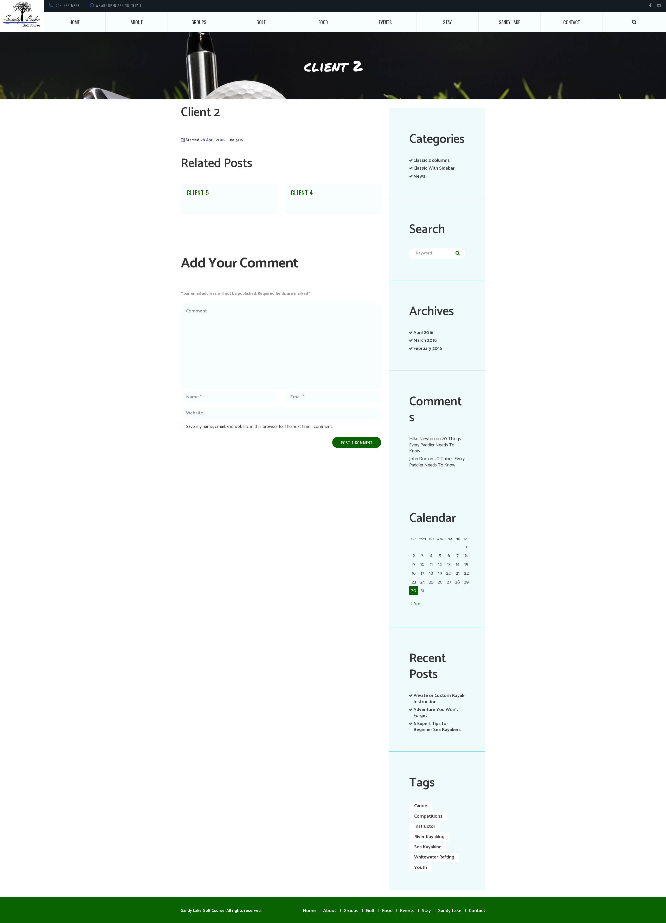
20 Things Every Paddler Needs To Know (435, 445)
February (427, 348)
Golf (261, 22)
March (425, 340)
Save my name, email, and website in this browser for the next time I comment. (259, 427)
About (137, 22)
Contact (571, 22)
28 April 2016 (212, 140)
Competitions (428, 816)
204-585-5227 (67, 5)
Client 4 (302, 192)
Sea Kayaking (427, 847)
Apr (416, 603)
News (419, 176)
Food (323, 22)
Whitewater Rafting (434, 857)
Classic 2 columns (431, 160)
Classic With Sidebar (433, 168)
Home (74, 22)
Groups (198, 22)
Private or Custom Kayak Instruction (438, 699)
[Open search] (634, 22)
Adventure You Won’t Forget (435, 713)
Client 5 (198, 192)
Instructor (424, 826)
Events (385, 22)
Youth (420, 867)
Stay (447, 22)
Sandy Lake (509, 22)
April (423, 333)
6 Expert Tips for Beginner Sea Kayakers (437, 727)
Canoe (420, 806)
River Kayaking (429, 837)
